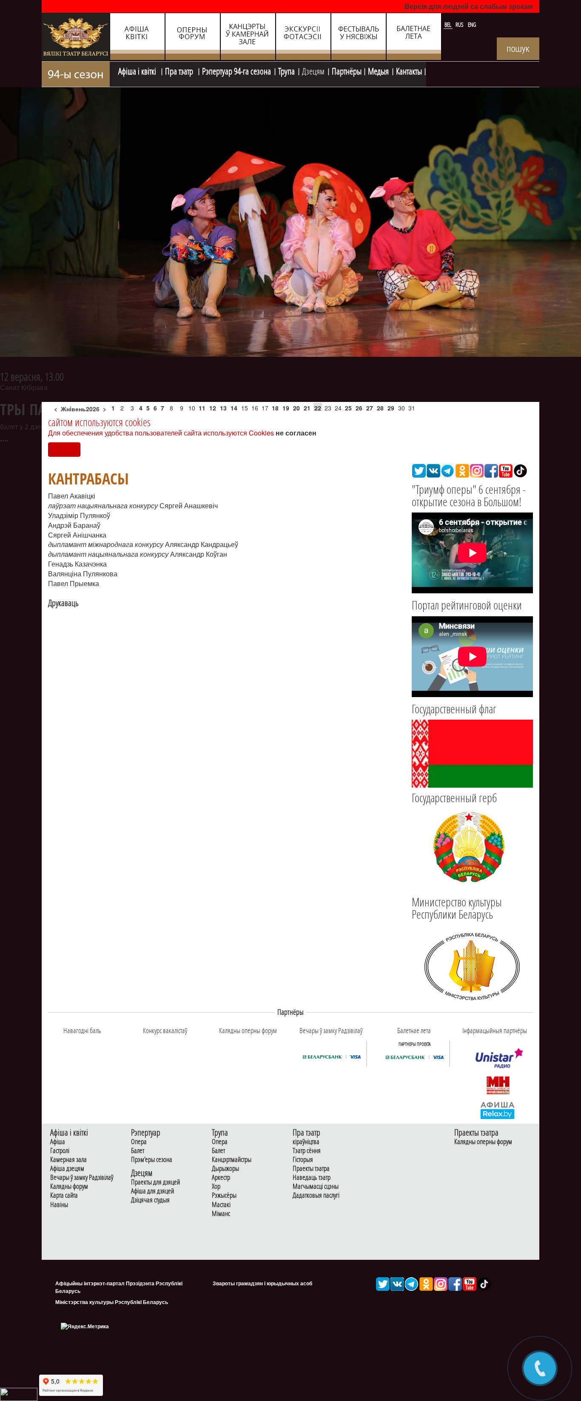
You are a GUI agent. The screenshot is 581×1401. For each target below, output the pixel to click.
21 (307, 408)
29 (390, 408)
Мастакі (221, 1205)
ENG (472, 24)
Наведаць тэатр (311, 1177)
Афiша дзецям (67, 1168)
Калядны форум (69, 1186)
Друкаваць (63, 603)
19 (285, 408)
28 (380, 408)
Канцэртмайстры (231, 1159)
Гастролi (59, 1151)
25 (348, 408)
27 (369, 408)
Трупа (286, 70)
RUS (460, 24)
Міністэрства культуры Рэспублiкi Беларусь (111, 1302)
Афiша (57, 1142)
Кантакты (409, 70)
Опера (139, 1142)
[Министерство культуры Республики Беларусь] (472, 966)
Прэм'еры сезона (151, 1159)
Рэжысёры (224, 1195)
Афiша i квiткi (138, 70)
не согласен (296, 433)
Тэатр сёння (307, 1151)
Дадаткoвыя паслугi (316, 1195)
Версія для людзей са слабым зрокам (468, 6)
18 (275, 408)
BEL (448, 24)
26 (359, 408)
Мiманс (221, 1213)
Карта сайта (64, 1195)
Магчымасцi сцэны (316, 1186)
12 (212, 408)
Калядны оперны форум (483, 1142)
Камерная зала (68, 1159)
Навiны (59, 1205)
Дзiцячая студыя (150, 1200)
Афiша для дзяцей (152, 1191)
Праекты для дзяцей (155, 1182)
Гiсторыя (303, 1159)
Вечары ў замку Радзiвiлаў (81, 1177)
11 (202, 408)
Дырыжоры (225, 1168)
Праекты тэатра (311, 1168)
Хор (216, 1186)
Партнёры (347, 70)
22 (317, 408)
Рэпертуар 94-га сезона (236, 70)
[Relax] (498, 1110)
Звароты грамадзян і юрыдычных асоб (262, 1283)
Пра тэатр (180, 70)
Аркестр (221, 1177)
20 (296, 408)
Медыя (378, 70)
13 (223, 408)
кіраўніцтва (306, 1142)
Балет (137, 1151)
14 (234, 408)
